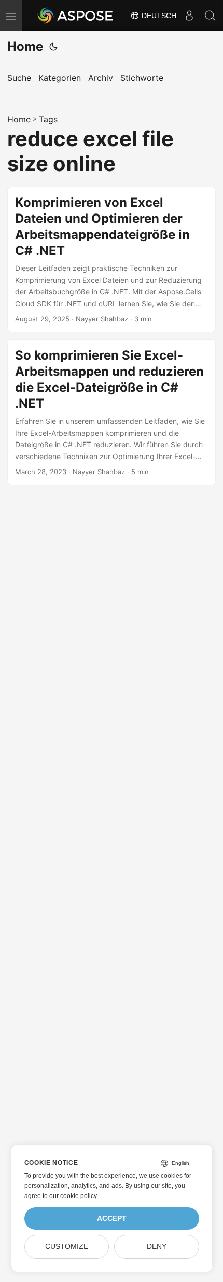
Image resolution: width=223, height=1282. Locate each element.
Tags (48, 119)
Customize (66, 1246)
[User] (189, 15)
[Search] (210, 15)
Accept (112, 1218)
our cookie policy (72, 1196)
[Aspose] (76, 15)
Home (25, 46)
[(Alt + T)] (53, 46)
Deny (156, 1246)
